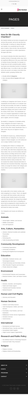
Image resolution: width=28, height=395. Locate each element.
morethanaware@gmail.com (14, 1)
